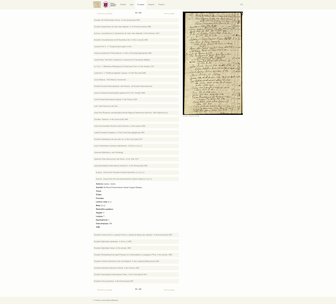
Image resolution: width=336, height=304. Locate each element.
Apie (131, 4)
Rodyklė (151, 4)
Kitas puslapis (170, 14)
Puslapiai (140, 4)
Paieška (161, 4)
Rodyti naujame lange (191, 116)
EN (241, 4)
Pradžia (123, 4)
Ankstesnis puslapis (104, 14)
